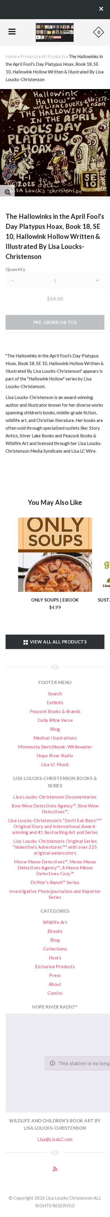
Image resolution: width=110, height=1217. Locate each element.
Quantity (16, 269)
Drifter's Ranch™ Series (55, 882)
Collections (55, 948)
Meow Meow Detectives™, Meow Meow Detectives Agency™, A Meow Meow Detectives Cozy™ (55, 867)
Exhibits (55, 702)
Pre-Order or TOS (55, 322)
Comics (55, 993)
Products (29, 56)
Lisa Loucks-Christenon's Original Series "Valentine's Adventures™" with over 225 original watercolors (55, 846)
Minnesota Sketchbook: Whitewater (55, 746)
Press (55, 975)
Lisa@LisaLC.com (55, 1139)
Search (55, 693)
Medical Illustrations (55, 737)
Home (11, 56)
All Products (53, 56)
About (55, 984)
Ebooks (55, 931)
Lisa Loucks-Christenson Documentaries (55, 796)
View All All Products (57, 641)
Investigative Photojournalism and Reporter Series (55, 894)
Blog (55, 729)
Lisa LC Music (55, 764)
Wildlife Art (55, 922)
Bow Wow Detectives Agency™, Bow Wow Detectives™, (55, 808)
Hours (55, 957)
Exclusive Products (55, 966)
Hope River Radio (55, 755)
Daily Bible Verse (55, 720)
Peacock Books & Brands (55, 711)
